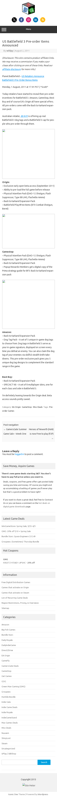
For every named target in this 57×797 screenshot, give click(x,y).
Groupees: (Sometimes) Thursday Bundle (20, 541)
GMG (5, 559)
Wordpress (43, 794)
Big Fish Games (8, 630)
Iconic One (13, 794)
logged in (19, 454)
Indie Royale (7, 712)
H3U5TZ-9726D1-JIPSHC (14, 563)
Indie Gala (6, 702)
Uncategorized (8, 748)
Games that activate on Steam (15, 593)
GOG (4, 681)
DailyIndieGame (9, 645)
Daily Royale (7, 640)
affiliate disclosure (11, 69)
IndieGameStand (9, 717)
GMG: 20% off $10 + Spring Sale (16, 531)
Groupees (6, 692)
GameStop (27, 407)
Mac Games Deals (10, 723)
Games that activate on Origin (15, 587)
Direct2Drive (7, 650)
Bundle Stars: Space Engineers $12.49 (18, 536)
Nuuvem (5, 733)
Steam (4, 743)
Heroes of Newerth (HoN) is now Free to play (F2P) (41, 433)
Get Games (7, 676)
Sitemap (5, 608)
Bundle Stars (7, 635)
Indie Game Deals (9, 707)
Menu (28, 29)
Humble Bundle (9, 697)
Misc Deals (38, 407)
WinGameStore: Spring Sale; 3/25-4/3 (18, 526)
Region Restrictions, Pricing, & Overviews (20, 603)
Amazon (5, 624)
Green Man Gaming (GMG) (13, 686)
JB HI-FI (24, 116)
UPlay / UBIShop (9, 753)
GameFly (6, 660)
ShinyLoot (6, 738)
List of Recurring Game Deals (15, 598)
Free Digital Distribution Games (16, 582)
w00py (9, 50)
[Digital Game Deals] (28, 13)
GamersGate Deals (10, 666)
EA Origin (16, 407)
